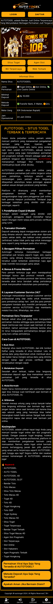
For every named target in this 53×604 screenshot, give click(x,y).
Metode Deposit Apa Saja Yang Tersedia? (22, 575)
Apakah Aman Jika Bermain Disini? (24, 584)
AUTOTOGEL (45, 159)
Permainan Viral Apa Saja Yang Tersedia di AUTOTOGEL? (22, 565)
